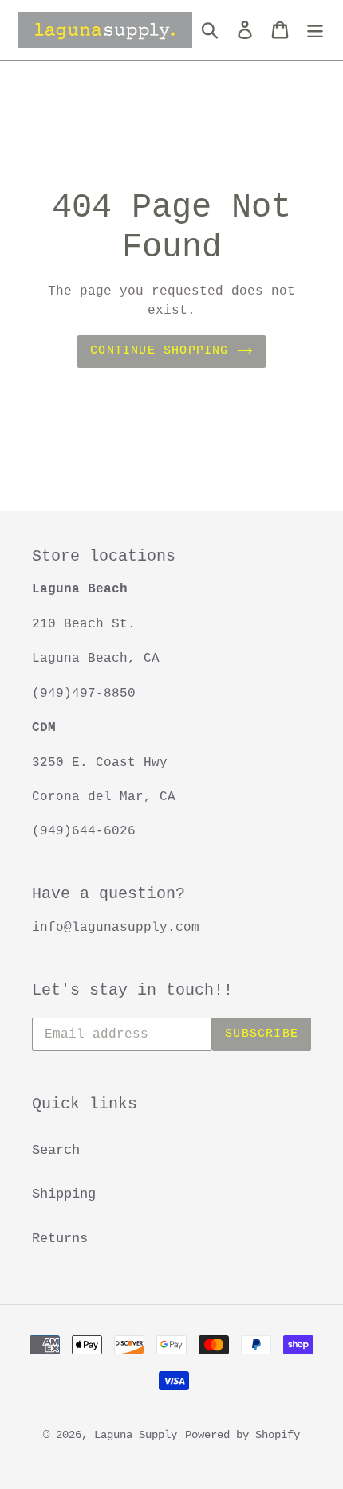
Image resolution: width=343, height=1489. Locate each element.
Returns (60, 1238)
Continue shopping (159, 351)
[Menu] (315, 30)
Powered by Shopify (242, 1434)
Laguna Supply (135, 1434)
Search (56, 1150)
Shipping (64, 1194)
